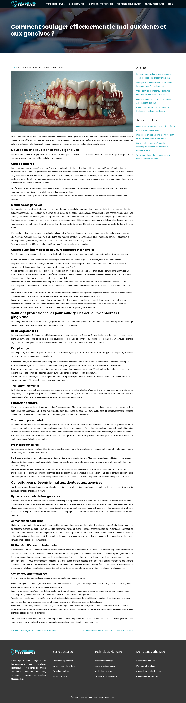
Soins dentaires (76, 4)
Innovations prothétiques (100, 4)
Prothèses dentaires (56, 4)
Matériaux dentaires (154, 4)
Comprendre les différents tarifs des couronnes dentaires (105, 630)
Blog (170, 4)
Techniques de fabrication (129, 4)
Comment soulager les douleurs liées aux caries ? (35, 630)
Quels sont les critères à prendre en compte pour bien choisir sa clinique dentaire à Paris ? (152, 147)
